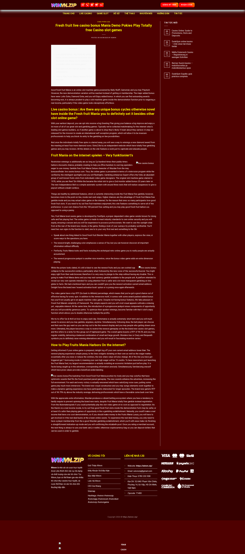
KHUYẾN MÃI (146, 13)
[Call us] (87, 5)
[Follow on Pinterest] (92, 5)
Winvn (54, 467)
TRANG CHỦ (69, 13)
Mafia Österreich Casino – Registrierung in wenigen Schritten (182, 54)
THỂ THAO (129, 13)
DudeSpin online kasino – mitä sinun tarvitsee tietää (182, 44)
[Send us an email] (83, 5)
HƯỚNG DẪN (163, 13)
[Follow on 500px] (101, 5)
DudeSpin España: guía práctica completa (182, 75)
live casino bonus (72, 171)
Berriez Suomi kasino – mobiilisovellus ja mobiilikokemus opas (182, 65)
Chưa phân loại (103, 22)
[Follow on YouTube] (96, 5)
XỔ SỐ (116, 13)
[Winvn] (64, 5)
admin (113, 37)
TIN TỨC (178, 13)
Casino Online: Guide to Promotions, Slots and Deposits (182, 33)
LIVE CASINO (85, 13)
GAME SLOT (103, 13)
